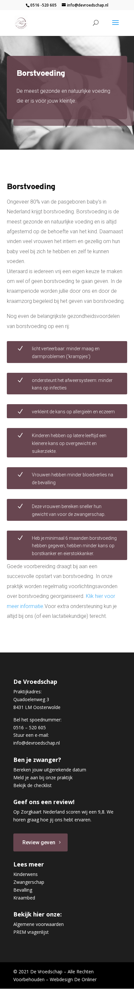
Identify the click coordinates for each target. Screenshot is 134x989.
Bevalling (22, 890)
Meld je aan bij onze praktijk (43, 777)
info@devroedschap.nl (36, 743)
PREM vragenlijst (31, 932)
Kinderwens (25, 874)
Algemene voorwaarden (38, 924)
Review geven (38, 842)
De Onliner (85, 979)
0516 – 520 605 (29, 727)
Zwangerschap (28, 882)
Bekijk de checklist (32, 785)
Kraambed (24, 898)
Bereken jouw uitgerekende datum (49, 769)
